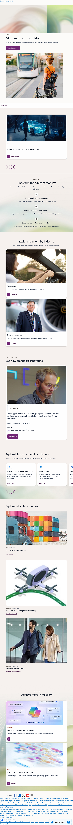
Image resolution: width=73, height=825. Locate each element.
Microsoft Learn (29, 811)
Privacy (33, 822)
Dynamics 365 (22, 809)
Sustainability (30, 815)
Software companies (19, 813)
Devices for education (56, 803)
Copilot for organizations (51, 798)
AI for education (9, 807)
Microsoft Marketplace (6, 813)
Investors (2, 815)
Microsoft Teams (55, 809)
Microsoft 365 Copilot (66, 809)
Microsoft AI (3, 809)
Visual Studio (29, 813)
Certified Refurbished (6, 803)
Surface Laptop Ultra (22, 798)
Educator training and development (48, 805)
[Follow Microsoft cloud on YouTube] (27, 795)
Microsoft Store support (52, 801)
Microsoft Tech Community (60, 811)
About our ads (4, 824)
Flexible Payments (32, 803)
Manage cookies (39, 822)
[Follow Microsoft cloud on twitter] (23, 795)
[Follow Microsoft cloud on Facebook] (15, 795)
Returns (61, 801)
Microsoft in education (43, 803)
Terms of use (48, 822)
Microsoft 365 (31, 809)
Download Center (40, 801)
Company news (51, 813)
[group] (36, 138)
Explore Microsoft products (7, 801)
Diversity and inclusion (12, 815)
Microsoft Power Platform (42, 809)
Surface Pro (3, 798)
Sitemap (17, 822)
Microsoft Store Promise (19, 803)
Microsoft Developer (18, 811)
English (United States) (6, 817)
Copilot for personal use (65, 798)
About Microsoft (42, 813)
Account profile (30, 801)
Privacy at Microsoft (62, 813)
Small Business (4, 811)
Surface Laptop (11, 798)
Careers (35, 813)
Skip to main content (6, 1)
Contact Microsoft (25, 822)
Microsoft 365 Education (15, 805)
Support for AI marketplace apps (43, 811)
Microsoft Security (12, 809)
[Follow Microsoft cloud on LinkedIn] (19, 795)
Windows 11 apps (21, 801)
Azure (10, 811)
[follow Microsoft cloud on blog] (32, 795)
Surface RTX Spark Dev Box (36, 798)
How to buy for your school (30, 805)
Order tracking (68, 801)
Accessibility (22, 815)
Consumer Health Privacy (7, 822)
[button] (13, 48)
